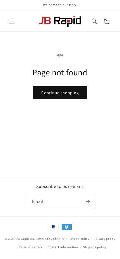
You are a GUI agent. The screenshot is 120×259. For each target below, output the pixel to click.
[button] (11, 21)
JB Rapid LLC (25, 238)
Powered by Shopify (49, 238)
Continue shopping (60, 92)
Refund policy (79, 239)
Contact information (63, 247)
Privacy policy (105, 239)
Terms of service (30, 247)
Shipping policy (94, 247)
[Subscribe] (88, 201)
